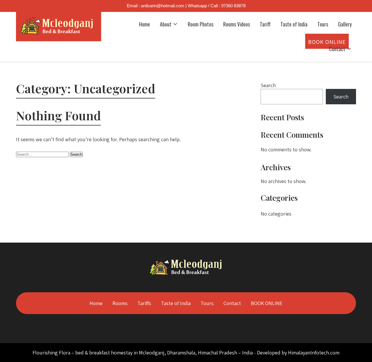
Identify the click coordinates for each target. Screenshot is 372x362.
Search (268, 85)
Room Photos (200, 24)
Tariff (265, 24)
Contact (337, 49)
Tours (322, 24)
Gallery (345, 24)
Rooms (120, 303)
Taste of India (293, 24)
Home (144, 24)
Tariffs (144, 303)
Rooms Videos (236, 24)
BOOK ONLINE (266, 303)
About (165, 24)
